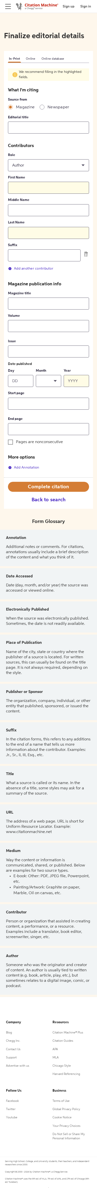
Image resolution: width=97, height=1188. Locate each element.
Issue (12, 341)
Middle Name (18, 200)
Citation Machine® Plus (67, 1032)
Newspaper (58, 107)
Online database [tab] (53, 58)
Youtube (11, 1117)
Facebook (12, 1101)
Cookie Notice (62, 1117)
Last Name (16, 222)
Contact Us (13, 1049)
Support (11, 1057)
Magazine (25, 107)
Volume (14, 316)
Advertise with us (17, 1065)
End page (15, 419)
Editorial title (18, 117)
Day (11, 370)
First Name (16, 177)
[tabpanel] (48, 273)
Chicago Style (61, 1065)
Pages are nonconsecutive (39, 442)
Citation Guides (62, 1040)
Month (41, 370)
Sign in (85, 6)
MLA (55, 1057)
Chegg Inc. (13, 1040)
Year (67, 370)
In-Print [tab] (14, 58)
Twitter (10, 1109)
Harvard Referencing (66, 1074)
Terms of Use (61, 1101)
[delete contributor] (86, 254)
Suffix (12, 245)
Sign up (68, 6)
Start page (16, 393)
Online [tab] (31, 58)
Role (11, 155)
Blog (9, 1032)
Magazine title (19, 293)
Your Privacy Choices (66, 1126)
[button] (48, 165)
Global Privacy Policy (66, 1109)
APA (55, 1049)
